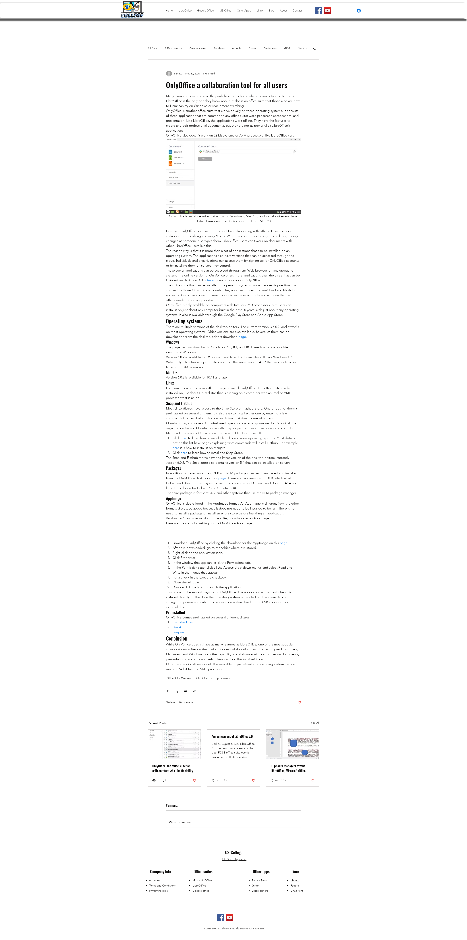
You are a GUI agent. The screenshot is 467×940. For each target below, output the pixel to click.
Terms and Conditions (162, 885)
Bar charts (219, 48)
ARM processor (173, 48)
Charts (252, 48)
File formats (270, 48)
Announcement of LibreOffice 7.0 (232, 736)
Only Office (201, 678)
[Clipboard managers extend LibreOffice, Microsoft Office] (292, 744)
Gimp (255, 885)
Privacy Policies (158, 890)
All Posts (152, 48)
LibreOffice (199, 885)
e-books (237, 48)
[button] (314, 48)
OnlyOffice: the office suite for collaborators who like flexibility (172, 768)
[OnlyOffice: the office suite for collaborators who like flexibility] (174, 744)
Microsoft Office (202, 880)
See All (315, 722)
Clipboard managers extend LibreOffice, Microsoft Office (288, 768)
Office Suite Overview (179, 678)
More (301, 48)
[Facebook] (318, 10)
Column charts (198, 48)
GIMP (287, 48)
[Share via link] (194, 691)
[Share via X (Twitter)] (176, 691)
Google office (200, 890)
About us (154, 880)
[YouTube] (327, 10)
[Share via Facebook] (167, 691)
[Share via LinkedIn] (185, 691)
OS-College (233, 852)
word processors (220, 678)
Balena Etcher (260, 880)
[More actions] (299, 73)
